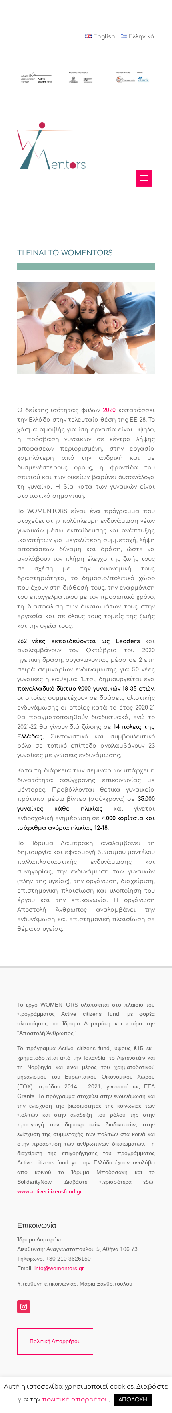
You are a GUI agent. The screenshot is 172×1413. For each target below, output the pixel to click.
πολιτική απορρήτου (75, 1399)
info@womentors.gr (59, 1268)
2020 (109, 410)
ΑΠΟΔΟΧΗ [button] (132, 1400)
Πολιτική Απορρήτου (55, 1341)
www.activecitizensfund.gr (49, 1191)
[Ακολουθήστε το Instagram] (23, 1306)
